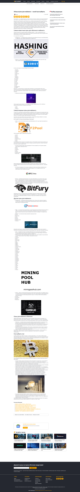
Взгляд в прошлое (17, 479)
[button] (25, 428)
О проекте (37, 478)
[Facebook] (61, 479)
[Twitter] (59, 479)
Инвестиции (33, 1)
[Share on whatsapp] (26, 17)
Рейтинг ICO (42, 3)
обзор (30, 414)
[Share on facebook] (19, 17)
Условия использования (48, 490)
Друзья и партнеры (38, 483)
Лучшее (24, 1)
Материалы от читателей (54, 1)
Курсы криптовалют (29, 3)
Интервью (47, 1)
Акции (47, 482)
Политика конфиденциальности (39, 490)
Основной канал (27, 478)
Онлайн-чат (26, 479)
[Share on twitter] (17, 17)
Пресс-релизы (48, 478)
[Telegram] (57, 479)
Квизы (15, 478)
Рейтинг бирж (37, 3)
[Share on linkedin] (24, 17)
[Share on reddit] (21, 17)
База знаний (38, 1)
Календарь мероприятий (49, 3)
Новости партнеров (49, 479)
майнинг (27, 414)
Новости (28, 1)
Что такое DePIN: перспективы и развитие (57, 17)
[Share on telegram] (15, 17)
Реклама (36, 482)
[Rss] (62, 479)
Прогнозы (43, 1)
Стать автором (37, 479)
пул (31, 414)
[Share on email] (28, 17)
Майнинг (23, 414)
